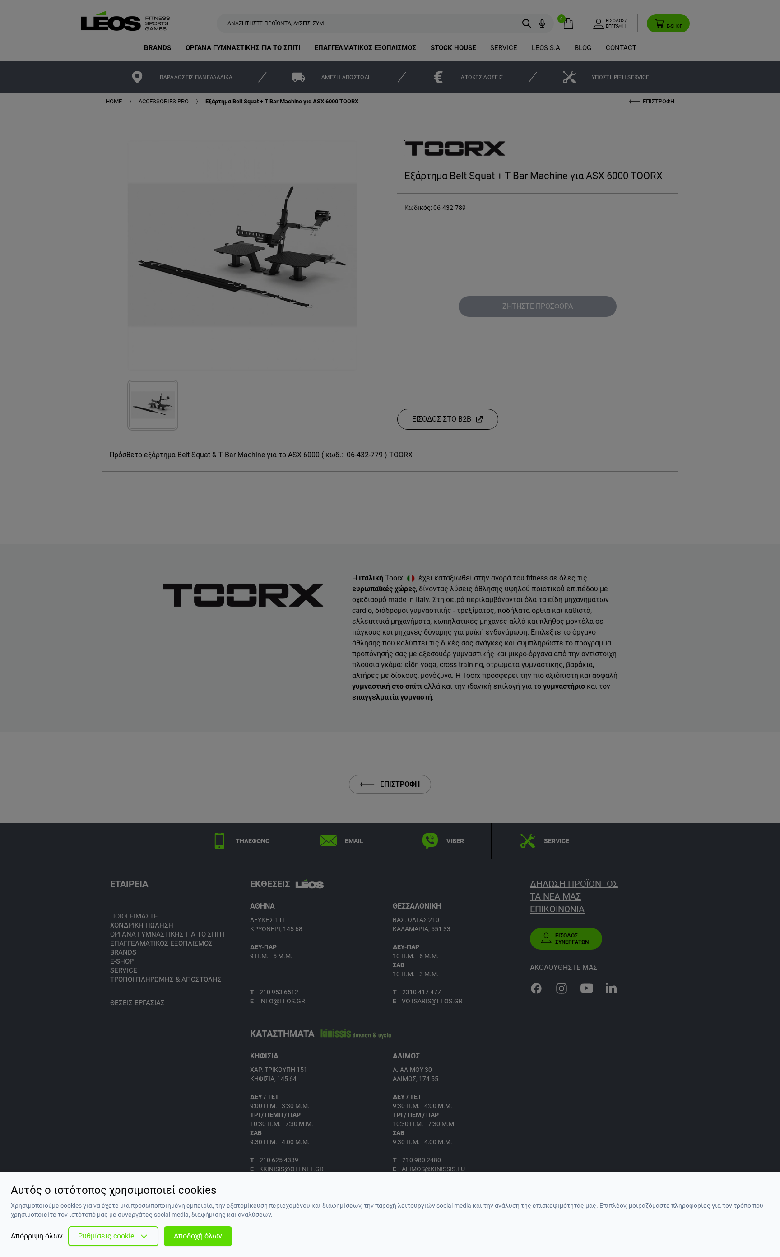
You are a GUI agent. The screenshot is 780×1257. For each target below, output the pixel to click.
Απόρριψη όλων (37, 1236)
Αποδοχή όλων (198, 1236)
